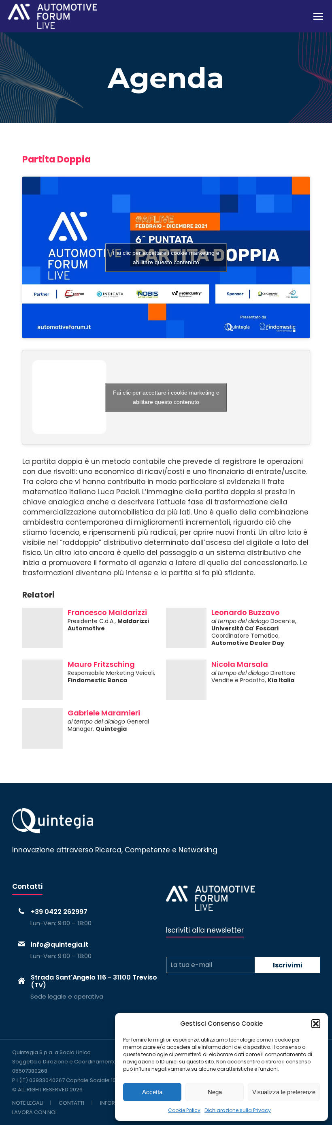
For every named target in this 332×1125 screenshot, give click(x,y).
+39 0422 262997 (59, 911)
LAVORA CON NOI (34, 1112)
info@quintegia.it (59, 944)
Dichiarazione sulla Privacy (237, 1110)
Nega (215, 1092)
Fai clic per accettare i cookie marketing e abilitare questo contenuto (166, 257)
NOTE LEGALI (27, 1103)
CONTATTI (71, 1103)
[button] (316, 1024)
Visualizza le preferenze (283, 1092)
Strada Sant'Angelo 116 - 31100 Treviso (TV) (94, 981)
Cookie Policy (184, 1110)
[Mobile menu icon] (318, 16)
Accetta (152, 1092)
